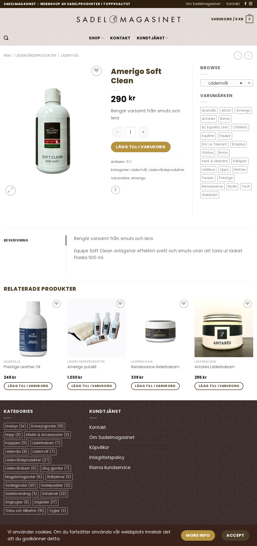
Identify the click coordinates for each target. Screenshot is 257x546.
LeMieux (208, 169)
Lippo (224, 169)
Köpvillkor (99, 447)
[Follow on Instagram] (250, 4)
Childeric (240, 127)
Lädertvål (70, 55)
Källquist (240, 161)
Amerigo (138, 178)
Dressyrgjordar (47, 426)
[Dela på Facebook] (115, 190)
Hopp (13, 434)
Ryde (232, 186)
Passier (208, 178)
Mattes (240, 169)
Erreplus (238, 144)
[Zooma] (11, 190)
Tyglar (57, 510)
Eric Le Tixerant (214, 144)
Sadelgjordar (20, 485)
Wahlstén (210, 195)
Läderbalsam (46, 443)
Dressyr (15, 426)
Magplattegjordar (23, 477)
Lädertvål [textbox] (224, 83)
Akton (226, 110)
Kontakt (233, 4)
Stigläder (45, 502)
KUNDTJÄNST (151, 38)
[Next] (253, 349)
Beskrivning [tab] (16, 240)
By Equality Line (215, 127)
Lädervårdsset (21, 468)
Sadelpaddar (56, 485)
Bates (225, 118)
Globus (208, 152)
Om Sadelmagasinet (203, 4)
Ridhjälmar (59, 477)
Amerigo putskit (82, 366)
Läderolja (16, 451)
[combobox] (226, 83)
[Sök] (6, 38)
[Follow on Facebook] (245, 4)
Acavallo (209, 110)
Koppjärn (16, 443)
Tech (246, 186)
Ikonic (223, 152)
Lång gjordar (56, 468)
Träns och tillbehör (24, 510)
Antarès (208, 118)
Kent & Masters (215, 161)
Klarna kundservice (110, 467)
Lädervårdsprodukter (36, 55)
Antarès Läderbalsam (215, 366)
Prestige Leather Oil (22, 366)
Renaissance (212, 186)
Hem (7, 55)
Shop (94, 38)
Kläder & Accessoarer (47, 434)
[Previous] (4, 349)
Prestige (226, 178)
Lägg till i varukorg (140, 147)
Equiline (208, 135)
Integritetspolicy (106, 457)
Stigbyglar (17, 502)
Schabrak (54, 493)
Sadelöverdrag (21, 493)
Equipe (225, 135)
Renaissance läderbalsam (155, 366)
